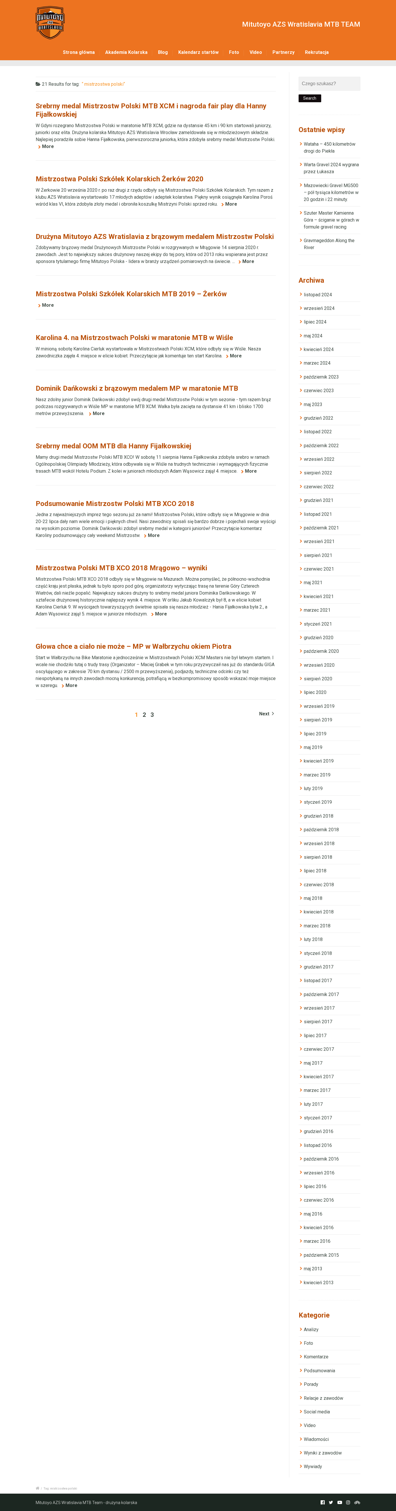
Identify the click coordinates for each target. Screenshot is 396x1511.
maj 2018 (313, 898)
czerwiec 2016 (319, 1200)
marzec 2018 (317, 926)
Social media (317, 1412)
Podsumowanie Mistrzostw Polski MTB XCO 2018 (115, 504)
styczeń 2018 (318, 953)
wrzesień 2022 (319, 459)
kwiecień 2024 (319, 349)
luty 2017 (313, 1104)
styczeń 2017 (318, 1118)
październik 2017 (321, 994)
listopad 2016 (318, 1145)
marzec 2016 (317, 1241)
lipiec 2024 (315, 322)
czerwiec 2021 (319, 569)
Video (256, 52)
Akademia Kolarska (126, 52)
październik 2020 (321, 651)
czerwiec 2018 (319, 884)
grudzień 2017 (318, 967)
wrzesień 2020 (319, 665)
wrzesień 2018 (319, 843)
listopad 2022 (318, 431)
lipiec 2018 (315, 871)
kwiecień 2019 (319, 761)
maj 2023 (313, 404)
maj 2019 (313, 747)
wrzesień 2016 (319, 1173)
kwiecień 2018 (319, 912)
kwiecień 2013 (319, 1282)
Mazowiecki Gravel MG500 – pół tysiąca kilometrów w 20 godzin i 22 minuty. (331, 192)
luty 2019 (313, 788)
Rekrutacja (317, 52)
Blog (163, 52)
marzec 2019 (317, 775)
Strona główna (79, 52)
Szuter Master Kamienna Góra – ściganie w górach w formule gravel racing (331, 220)
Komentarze (316, 1357)
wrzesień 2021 (319, 541)
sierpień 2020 (318, 678)
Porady (311, 1384)
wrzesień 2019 (319, 706)
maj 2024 (313, 336)
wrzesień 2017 (319, 1008)
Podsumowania (319, 1370)
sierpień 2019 (318, 720)
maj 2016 (313, 1214)
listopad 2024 (318, 294)
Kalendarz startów (198, 52)
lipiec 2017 (315, 1035)
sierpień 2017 (318, 1021)
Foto (234, 52)
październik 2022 (321, 445)
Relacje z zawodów (323, 1398)
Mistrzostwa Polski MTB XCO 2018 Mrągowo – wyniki (121, 568)
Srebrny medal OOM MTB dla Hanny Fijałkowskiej (113, 446)
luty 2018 (313, 939)
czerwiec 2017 (319, 1049)
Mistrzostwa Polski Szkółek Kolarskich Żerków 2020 (120, 179)
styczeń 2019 (318, 802)
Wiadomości (316, 1439)
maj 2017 (313, 1063)
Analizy (311, 1329)
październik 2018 (321, 829)
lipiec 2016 (315, 1186)
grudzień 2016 (318, 1131)
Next (264, 714)
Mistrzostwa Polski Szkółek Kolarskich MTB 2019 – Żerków (131, 294)
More (48, 146)
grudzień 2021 (318, 500)
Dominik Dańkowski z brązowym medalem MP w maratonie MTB (137, 388)
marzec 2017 (317, 1090)
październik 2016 (321, 1159)
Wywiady (313, 1466)
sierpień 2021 (318, 555)
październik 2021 (321, 528)
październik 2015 (321, 1255)
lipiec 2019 (315, 734)
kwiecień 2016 (319, 1227)
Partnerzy (284, 52)
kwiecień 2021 (319, 596)
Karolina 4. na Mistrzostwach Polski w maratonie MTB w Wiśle (134, 338)
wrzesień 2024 (319, 308)
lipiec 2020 (315, 692)
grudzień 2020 (318, 637)
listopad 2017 (318, 980)
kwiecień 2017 (319, 1076)
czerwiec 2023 (319, 390)
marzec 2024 (317, 363)
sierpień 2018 (318, 857)
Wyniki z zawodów (323, 1453)
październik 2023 (321, 377)
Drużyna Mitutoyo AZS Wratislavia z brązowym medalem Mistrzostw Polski (155, 237)
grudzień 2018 (318, 816)
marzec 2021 (317, 610)
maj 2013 (313, 1268)
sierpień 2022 (318, 473)
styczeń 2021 (318, 624)
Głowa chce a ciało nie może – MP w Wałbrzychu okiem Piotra (133, 646)
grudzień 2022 (318, 418)
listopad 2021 (318, 514)
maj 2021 (313, 582)
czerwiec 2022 (319, 486)
